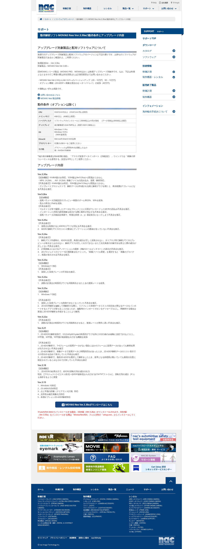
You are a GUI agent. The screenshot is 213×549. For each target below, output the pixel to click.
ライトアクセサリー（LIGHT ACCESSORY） (98, 508)
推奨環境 (72, 538)
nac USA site (96, 538)
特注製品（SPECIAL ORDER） (48, 521)
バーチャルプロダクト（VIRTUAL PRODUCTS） (99, 512)
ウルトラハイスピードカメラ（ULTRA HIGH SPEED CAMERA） (59, 501)
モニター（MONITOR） (137, 521)
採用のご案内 (84, 538)
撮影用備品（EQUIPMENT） (93, 516)
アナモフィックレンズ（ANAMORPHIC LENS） (145, 514)
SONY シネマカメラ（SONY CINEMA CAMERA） (145, 501)
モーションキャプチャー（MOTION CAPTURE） (54, 512)
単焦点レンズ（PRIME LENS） (139, 510)
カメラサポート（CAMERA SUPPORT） (142, 518)
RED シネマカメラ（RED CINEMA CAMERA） (144, 503)
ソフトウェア (149, 57)
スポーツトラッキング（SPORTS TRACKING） (53, 514)
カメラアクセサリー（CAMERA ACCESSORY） (99, 503)
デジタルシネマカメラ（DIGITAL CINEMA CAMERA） (101, 499)
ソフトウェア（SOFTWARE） (48, 516)
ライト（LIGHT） (89, 505)
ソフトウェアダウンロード (64, 19)
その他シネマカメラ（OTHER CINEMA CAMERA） (146, 505)
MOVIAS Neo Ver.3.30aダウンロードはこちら (88, 404)
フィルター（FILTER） (136, 527)
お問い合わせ (167, 489)
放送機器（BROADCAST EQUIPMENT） (96, 510)
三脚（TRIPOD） (89, 514)
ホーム (41, 489)
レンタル (108, 8)
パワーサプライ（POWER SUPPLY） (141, 529)
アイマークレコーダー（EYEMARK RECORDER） (54, 510)
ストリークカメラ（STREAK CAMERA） (51, 503)
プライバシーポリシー (58, 538)
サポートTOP (149, 38)
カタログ (147, 50)
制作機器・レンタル (153, 77)
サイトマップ (43, 538)
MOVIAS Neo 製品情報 (50, 98)
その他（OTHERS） (135, 531)
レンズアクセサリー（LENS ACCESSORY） (143, 516)
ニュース (130, 489)
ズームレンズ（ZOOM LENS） (139, 512)
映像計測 (67, 8)
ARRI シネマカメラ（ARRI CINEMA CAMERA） (144, 499)
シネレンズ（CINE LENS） (92, 501)
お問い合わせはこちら (50, 94)
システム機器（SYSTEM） (138, 523)
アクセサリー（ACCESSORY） (48, 518)
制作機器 (87, 8)
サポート (47, 19)
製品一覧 (112, 489)
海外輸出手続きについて (155, 111)
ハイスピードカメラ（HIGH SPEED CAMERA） (53, 499)
